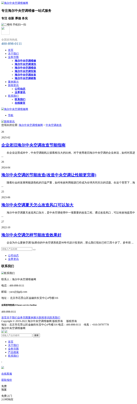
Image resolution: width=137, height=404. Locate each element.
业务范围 (13, 57)
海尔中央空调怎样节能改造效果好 (31, 235)
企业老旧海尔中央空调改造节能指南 (33, 145)
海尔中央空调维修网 (31, 125)
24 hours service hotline (25, 305)
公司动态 (13, 255)
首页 (10, 50)
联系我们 (13, 95)
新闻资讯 (13, 85)
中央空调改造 (54, 125)
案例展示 (13, 81)
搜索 (36, 335)
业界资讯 (13, 259)
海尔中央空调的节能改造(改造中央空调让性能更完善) (48, 175)
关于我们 (13, 53)
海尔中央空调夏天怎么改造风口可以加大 (37, 205)
